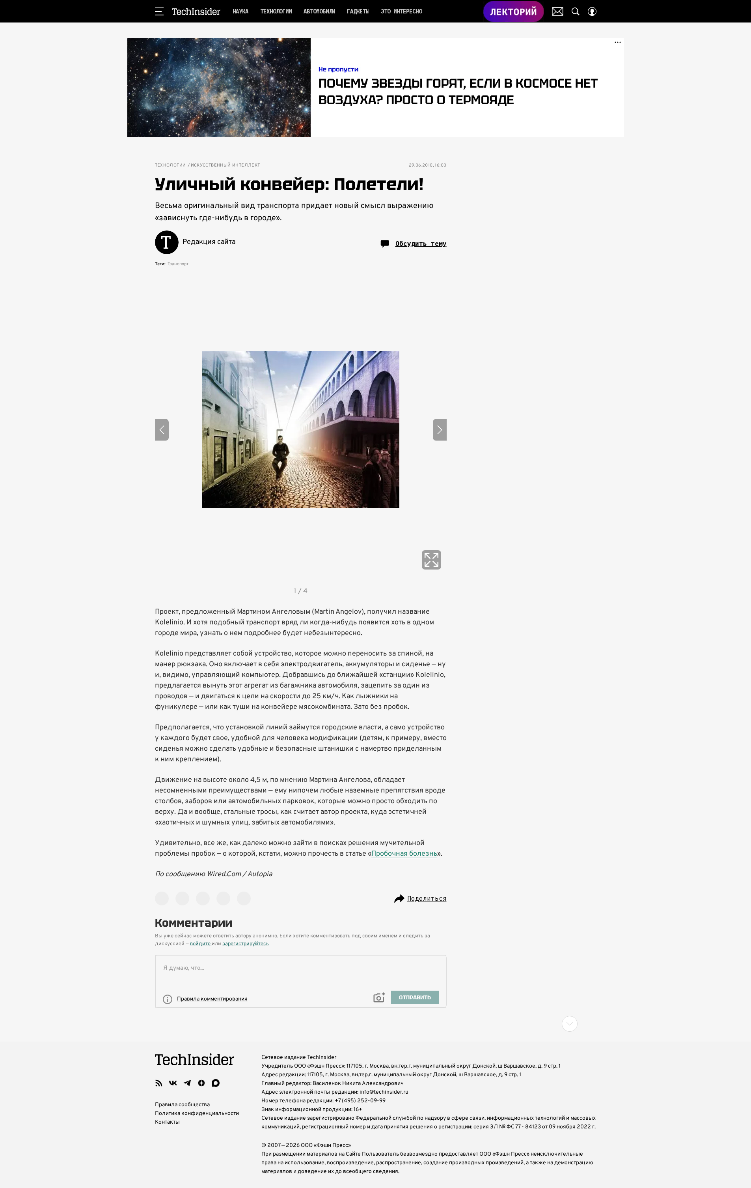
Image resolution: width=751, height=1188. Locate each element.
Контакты (167, 1122)
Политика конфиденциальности (197, 1113)
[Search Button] (575, 11)
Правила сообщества (182, 1105)
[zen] (201, 1083)
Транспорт (178, 264)
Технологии (170, 165)
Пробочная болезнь (404, 853)
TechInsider (196, 11)
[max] (216, 1083)
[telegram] (187, 1083)
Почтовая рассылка (557, 11)
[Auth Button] (592, 11)
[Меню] (159, 11)
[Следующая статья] (375, 1024)
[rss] (159, 1083)
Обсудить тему (421, 243)
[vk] (173, 1083)
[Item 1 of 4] (301, 430)
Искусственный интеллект (225, 165)
